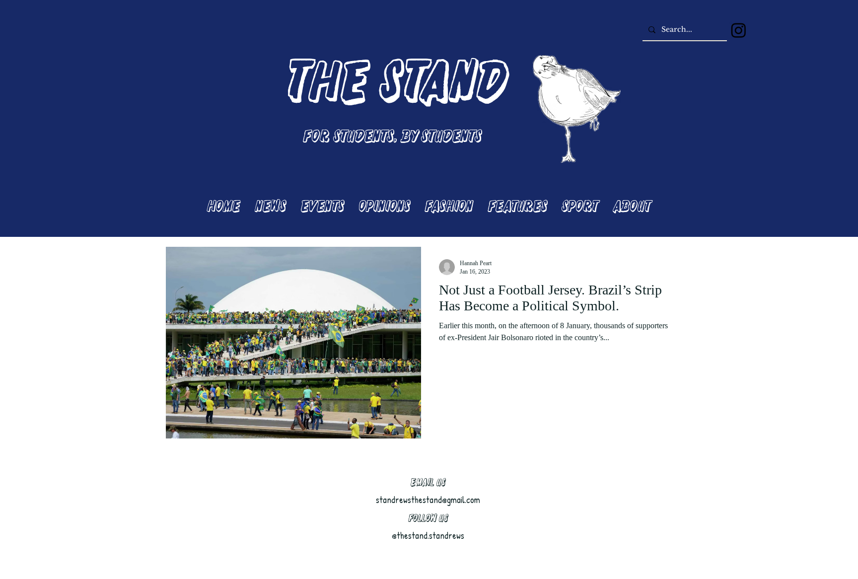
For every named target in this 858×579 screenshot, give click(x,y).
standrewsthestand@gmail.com (428, 500)
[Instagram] (738, 30)
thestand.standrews (430, 535)
